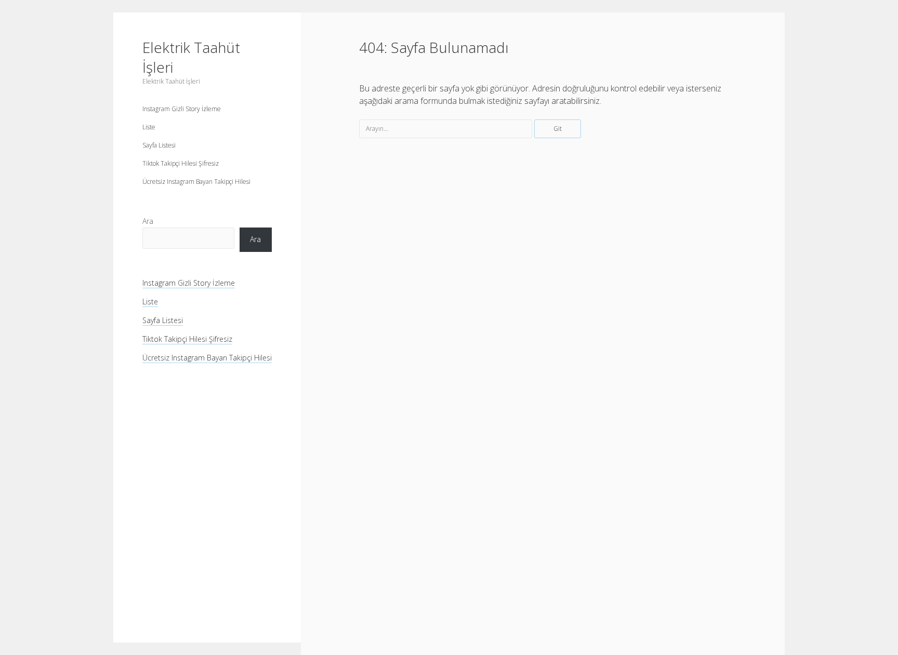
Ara (147, 221)
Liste (148, 127)
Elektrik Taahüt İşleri (191, 57)
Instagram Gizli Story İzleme (181, 108)
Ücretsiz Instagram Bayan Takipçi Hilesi (196, 181)
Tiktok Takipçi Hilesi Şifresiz (180, 163)
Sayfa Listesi (159, 145)
